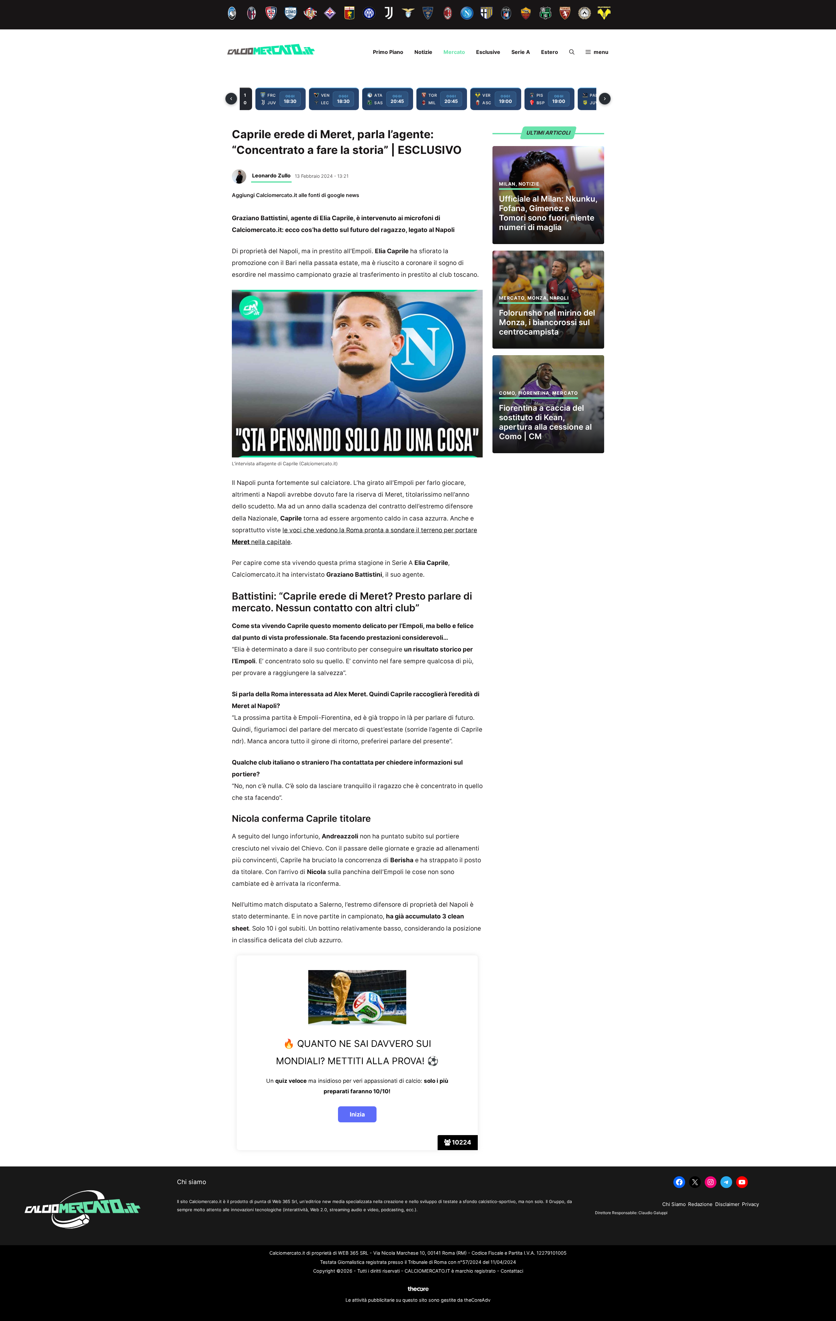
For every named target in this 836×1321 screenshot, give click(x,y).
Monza (537, 298)
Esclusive (488, 52)
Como (507, 393)
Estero (549, 52)
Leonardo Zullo (271, 175)
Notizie (423, 52)
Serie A (520, 52)
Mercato (454, 52)
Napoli (559, 298)
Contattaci (512, 1271)
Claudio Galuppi (652, 1212)
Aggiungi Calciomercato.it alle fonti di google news (295, 195)
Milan (507, 184)
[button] (572, 52)
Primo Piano (388, 52)
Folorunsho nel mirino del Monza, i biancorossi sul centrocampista (547, 322)
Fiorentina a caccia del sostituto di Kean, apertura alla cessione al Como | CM (545, 422)
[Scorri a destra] (605, 99)
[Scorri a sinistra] (231, 99)
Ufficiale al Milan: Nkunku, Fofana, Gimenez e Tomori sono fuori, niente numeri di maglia (548, 213)
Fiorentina (533, 393)
